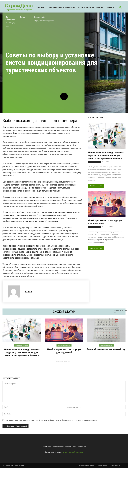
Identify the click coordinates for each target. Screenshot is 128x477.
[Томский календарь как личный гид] (106, 330)
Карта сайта (102, 465)
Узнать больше (96, 186)
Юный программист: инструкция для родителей (64, 351)
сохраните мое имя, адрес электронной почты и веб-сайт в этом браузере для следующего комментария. (51, 420)
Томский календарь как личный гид (106, 349)
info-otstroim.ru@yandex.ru (72, 452)
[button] (121, 8)
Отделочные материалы (44, 21)
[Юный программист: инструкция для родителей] (107, 204)
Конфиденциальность (87, 465)
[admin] (15, 291)
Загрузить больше (63, 362)
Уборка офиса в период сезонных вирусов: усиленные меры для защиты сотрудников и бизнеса (106, 155)
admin (28, 291)
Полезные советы (94, 162)
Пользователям (114, 465)
